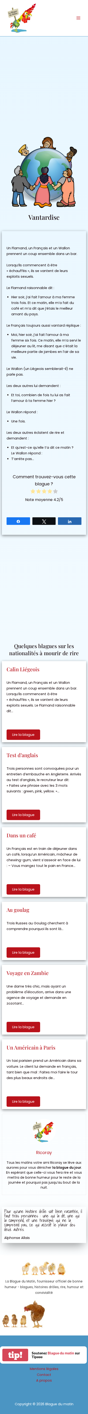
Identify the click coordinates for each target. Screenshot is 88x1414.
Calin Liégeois (23, 669)
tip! (15, 1355)
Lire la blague (23, 734)
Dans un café (21, 835)
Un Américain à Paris (31, 1047)
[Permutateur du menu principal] (78, 18)
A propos (44, 1380)
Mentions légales (44, 1368)
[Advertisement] (44, 83)
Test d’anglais (22, 755)
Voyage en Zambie (28, 972)
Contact (44, 1374)
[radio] (33, 492)
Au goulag (18, 909)
